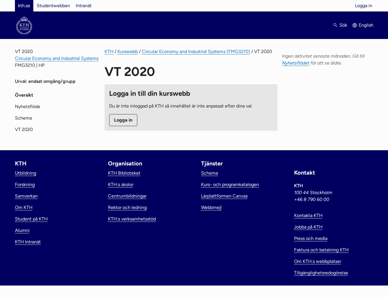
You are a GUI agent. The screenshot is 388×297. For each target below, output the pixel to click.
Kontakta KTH (308, 215)
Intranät (84, 5)
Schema (23, 118)
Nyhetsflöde (27, 106)
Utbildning (25, 173)
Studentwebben (53, 5)
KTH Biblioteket (124, 173)
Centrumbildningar (127, 196)
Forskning (25, 184)
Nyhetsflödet (295, 63)
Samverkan (26, 196)
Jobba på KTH (308, 227)
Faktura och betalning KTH (321, 250)
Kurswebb (127, 51)
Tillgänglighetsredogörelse (321, 272)
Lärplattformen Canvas (224, 196)
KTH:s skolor (120, 184)
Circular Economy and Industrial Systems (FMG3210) (196, 51)
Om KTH (23, 207)
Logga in (363, 5)
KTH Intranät (28, 242)
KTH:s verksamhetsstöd (132, 219)
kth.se (24, 5)
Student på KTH (31, 219)
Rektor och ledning (127, 207)
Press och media (310, 238)
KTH (109, 51)
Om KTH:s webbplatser (317, 261)
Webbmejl (211, 207)
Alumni (22, 230)
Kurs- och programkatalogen (230, 184)
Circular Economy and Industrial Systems (57, 58)
